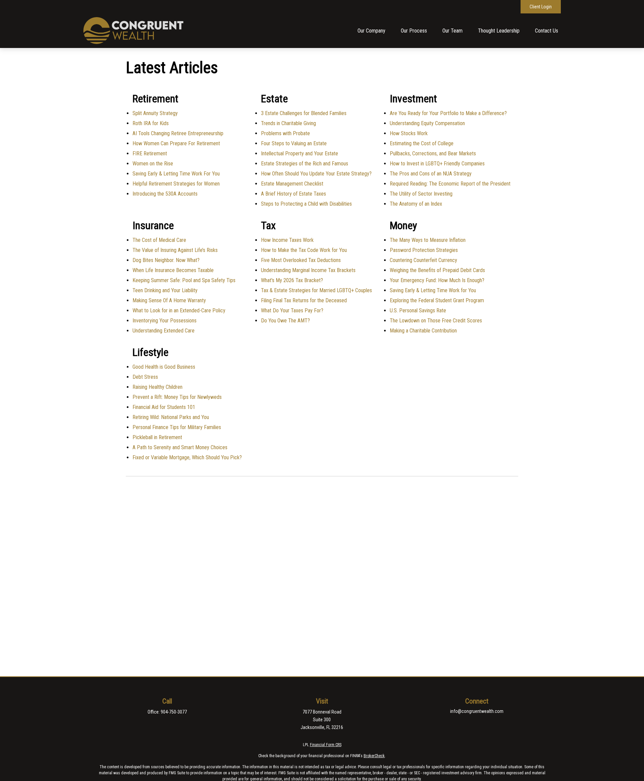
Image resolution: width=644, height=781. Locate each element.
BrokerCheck (374, 755)
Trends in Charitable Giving (288, 123)
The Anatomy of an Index (416, 204)
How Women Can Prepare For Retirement (176, 143)
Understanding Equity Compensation (427, 123)
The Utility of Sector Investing (421, 194)
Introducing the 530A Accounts (165, 194)
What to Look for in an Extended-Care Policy (178, 310)
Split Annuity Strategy (155, 113)
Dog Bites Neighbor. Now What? (166, 260)
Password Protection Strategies (424, 250)
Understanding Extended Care (163, 330)
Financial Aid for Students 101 (163, 407)
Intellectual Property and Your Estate (299, 153)
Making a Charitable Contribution (423, 330)
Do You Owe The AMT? (285, 320)
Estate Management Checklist (292, 183)
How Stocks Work (409, 133)
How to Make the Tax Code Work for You (304, 250)
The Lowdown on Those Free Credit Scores (436, 320)
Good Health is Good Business (163, 367)
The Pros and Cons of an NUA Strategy (431, 173)
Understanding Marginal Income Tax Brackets (308, 270)
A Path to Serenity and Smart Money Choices (179, 447)
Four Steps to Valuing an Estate (294, 143)
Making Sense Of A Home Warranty (169, 300)
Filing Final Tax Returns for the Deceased (304, 300)
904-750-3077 (174, 712)
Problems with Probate (285, 133)
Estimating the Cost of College (421, 143)
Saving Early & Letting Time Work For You (176, 173)
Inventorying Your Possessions (164, 320)
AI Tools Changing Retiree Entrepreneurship (177, 133)
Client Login (541, 6)
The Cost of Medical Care (159, 240)
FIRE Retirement (149, 153)
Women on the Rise (152, 163)
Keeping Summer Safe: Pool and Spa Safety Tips (183, 280)
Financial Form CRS (325, 744)
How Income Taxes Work (287, 240)
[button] (371, 31)
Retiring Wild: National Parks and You (170, 417)
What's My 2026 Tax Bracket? (292, 280)
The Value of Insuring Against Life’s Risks (175, 250)
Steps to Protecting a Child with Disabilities (306, 204)
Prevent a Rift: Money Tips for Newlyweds (177, 397)
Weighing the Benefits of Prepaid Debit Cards (437, 270)
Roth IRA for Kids (150, 123)
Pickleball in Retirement (157, 437)
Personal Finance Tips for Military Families (176, 427)
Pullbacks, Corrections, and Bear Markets (433, 153)
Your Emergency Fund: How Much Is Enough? (437, 280)
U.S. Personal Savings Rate (418, 310)
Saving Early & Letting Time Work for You (433, 290)
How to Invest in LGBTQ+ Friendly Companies (437, 163)
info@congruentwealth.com (476, 711)
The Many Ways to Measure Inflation (428, 240)
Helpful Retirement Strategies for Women (176, 183)
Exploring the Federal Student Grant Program (437, 300)
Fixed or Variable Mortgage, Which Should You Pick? (187, 457)
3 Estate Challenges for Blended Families (303, 113)
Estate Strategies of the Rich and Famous (304, 163)
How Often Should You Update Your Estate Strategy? (316, 173)
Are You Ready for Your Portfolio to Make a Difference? (448, 113)
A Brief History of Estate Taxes (293, 194)
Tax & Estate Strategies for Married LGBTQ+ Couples (316, 290)
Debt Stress (145, 377)
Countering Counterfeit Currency (423, 260)
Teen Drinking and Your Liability (165, 290)
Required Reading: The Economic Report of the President (450, 183)
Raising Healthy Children (157, 387)
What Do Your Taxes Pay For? (292, 310)
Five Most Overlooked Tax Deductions (301, 260)
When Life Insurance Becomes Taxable (173, 270)
